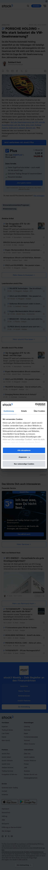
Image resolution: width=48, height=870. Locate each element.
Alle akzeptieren (24, 450)
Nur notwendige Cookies (24, 464)
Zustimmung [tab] (8, 411)
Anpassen (23, 457)
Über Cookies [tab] (39, 411)
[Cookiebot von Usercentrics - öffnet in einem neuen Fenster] (35, 404)
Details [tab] (24, 411)
